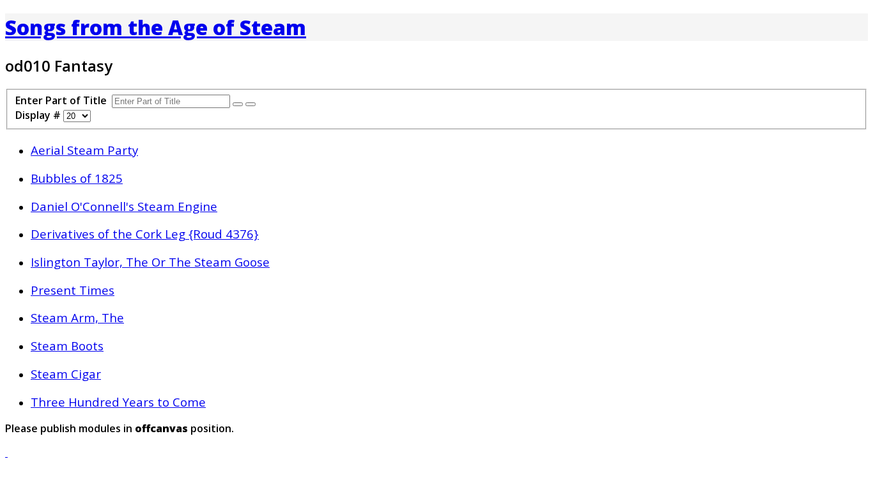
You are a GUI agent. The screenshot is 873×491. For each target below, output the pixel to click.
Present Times (72, 290)
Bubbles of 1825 (77, 178)
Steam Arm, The (77, 317)
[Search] (238, 104)
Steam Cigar (66, 374)
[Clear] (250, 104)
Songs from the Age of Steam (155, 27)
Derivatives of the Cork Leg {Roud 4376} (145, 234)
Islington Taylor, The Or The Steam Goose (150, 262)
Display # (39, 115)
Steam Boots (67, 346)
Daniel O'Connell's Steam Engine (124, 206)
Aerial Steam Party (84, 150)
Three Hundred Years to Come (118, 402)
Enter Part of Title (63, 100)
